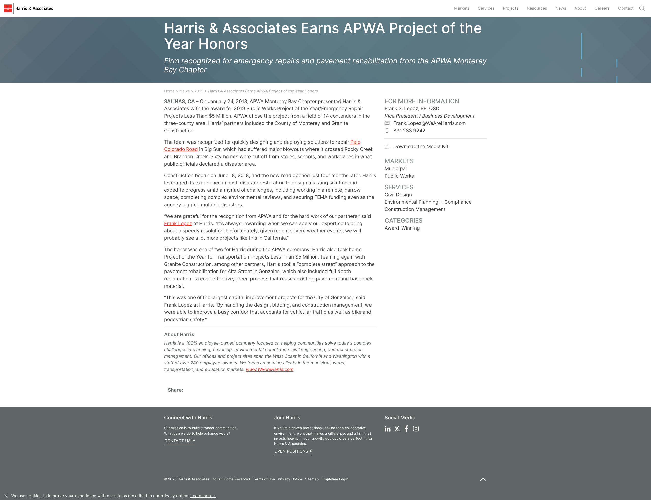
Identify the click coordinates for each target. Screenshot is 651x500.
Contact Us (179, 440)
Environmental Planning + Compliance (428, 202)
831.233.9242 (408, 130)
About (580, 8)
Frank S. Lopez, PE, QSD (411, 108)
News (560, 8)
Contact (626, 8)
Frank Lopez (178, 223)
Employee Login (335, 479)
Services (486, 8)
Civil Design (398, 195)
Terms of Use (264, 479)
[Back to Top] (483, 482)
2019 (198, 91)
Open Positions (293, 450)
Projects (511, 8)
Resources (537, 8)
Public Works (399, 176)
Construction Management (415, 209)
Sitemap (312, 479)
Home (169, 91)
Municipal (395, 168)
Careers (602, 8)
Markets (462, 8)
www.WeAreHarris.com (269, 369)
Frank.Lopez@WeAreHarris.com (429, 123)
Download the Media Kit (420, 146)
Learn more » (203, 495)
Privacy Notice (290, 479)
